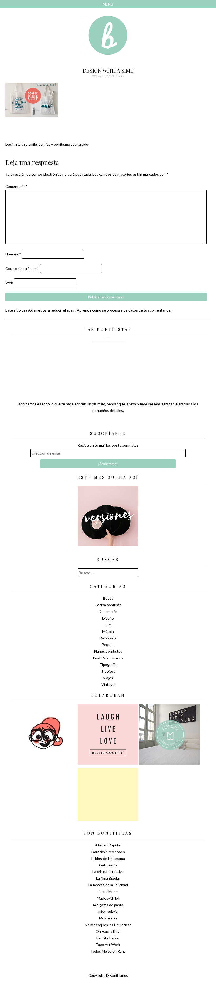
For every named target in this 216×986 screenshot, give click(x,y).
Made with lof (108, 898)
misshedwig (108, 911)
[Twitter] (99, 423)
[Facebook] (108, 423)
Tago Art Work (108, 944)
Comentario (16, 186)
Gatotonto (108, 865)
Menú (108, 4)
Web (9, 282)
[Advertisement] (108, 794)
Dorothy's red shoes (108, 852)
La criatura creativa (108, 871)
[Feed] (89, 423)
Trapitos (108, 671)
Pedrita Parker (108, 938)
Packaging (108, 638)
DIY (108, 625)
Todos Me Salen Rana (108, 951)
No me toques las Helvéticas (108, 925)
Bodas (108, 598)
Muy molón (108, 918)
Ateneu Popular (108, 845)
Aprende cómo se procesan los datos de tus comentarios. (124, 310)
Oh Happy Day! (108, 931)
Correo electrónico (22, 268)
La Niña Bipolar (108, 878)
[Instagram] (126, 423)
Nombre (13, 254)
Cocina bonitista (108, 605)
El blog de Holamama (108, 858)
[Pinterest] (117, 423)
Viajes (108, 678)
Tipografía (108, 664)
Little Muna (108, 891)
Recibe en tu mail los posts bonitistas (108, 445)
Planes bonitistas (108, 651)
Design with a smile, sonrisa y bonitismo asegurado (46, 144)
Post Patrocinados (108, 658)
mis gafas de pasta (108, 905)
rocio (120, 76)
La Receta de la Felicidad (108, 885)
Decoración (108, 611)
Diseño (108, 618)
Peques (108, 644)
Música (108, 631)
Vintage (108, 684)
